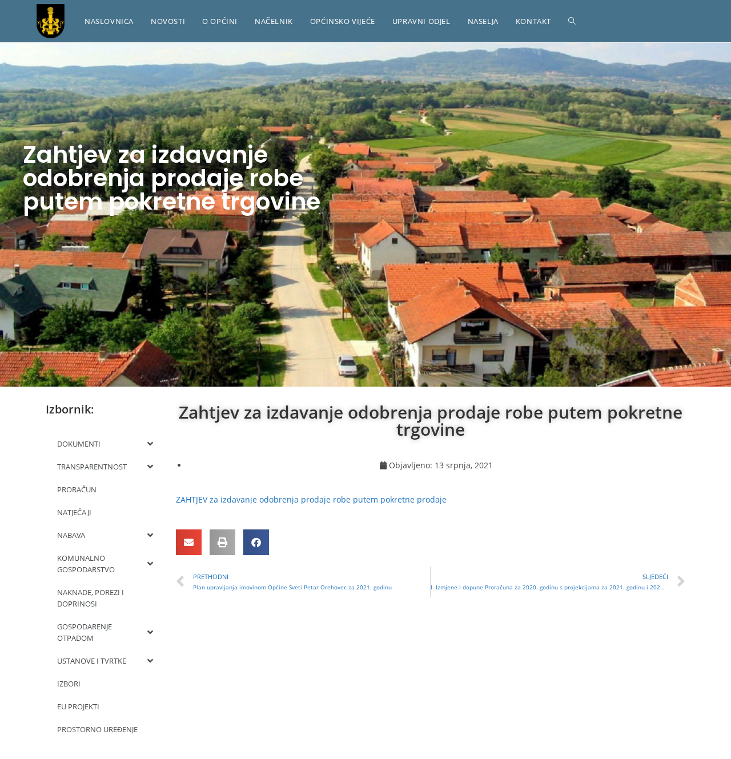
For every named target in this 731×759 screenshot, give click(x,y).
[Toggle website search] (572, 21)
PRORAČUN (77, 489)
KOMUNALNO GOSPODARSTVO (86, 564)
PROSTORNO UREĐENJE (97, 729)
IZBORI (69, 683)
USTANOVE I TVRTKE (91, 661)
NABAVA (71, 535)
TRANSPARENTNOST (92, 466)
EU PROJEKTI (78, 706)
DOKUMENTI (79, 444)
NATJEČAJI (74, 512)
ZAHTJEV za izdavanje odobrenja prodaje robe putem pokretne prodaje (311, 499)
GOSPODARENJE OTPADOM (84, 632)
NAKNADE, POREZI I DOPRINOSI (90, 598)
